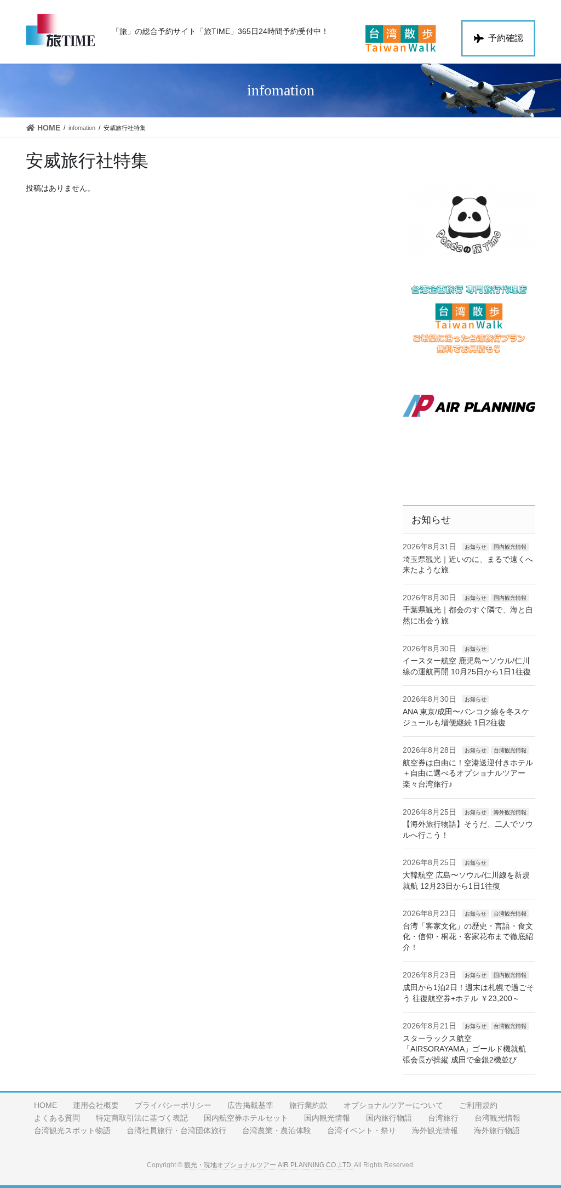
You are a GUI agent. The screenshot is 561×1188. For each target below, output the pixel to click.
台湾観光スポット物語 (72, 1130)
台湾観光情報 (510, 750)
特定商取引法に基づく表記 (142, 1117)
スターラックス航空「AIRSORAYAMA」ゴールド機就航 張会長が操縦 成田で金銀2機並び (464, 1049)
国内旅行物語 (389, 1117)
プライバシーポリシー (173, 1105)
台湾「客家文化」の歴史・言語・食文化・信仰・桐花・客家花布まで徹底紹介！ (468, 937)
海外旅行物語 (497, 1130)
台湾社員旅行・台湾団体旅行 (176, 1130)
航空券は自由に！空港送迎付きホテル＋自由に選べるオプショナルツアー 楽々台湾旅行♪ (468, 773)
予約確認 (505, 38)
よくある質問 (57, 1117)
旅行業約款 (308, 1105)
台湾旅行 (443, 1117)
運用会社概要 (96, 1105)
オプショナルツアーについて (393, 1105)
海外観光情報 (510, 812)
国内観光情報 (510, 547)
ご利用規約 (478, 1105)
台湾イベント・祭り (361, 1130)
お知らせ (475, 547)
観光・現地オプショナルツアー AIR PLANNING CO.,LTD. (268, 1165)
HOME (45, 1105)
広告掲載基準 (250, 1105)
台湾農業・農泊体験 (276, 1130)
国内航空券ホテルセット (246, 1117)
